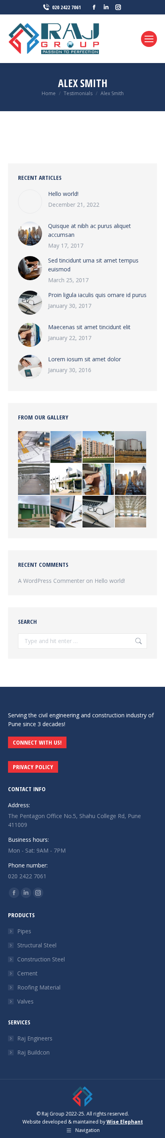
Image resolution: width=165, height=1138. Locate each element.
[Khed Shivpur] (34, 480)
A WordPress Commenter (51, 580)
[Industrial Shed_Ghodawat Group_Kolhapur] (34, 512)
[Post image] (30, 201)
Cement (27, 973)
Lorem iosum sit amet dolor (84, 359)
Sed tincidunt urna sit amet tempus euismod (93, 265)
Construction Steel (41, 959)
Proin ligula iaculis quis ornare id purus (97, 295)
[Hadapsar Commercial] (66, 447)
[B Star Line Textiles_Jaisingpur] (66, 480)
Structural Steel (36, 945)
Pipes (24, 931)
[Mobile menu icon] (149, 39)
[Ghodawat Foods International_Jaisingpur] (131, 447)
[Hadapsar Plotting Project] (34, 447)
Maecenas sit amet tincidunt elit (89, 327)
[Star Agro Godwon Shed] (131, 512)
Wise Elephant (125, 1121)
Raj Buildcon (33, 1052)
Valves (25, 1001)
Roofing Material (38, 987)
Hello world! (63, 193)
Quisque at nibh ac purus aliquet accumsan (89, 230)
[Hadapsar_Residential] (98, 447)
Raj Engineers (34, 1038)
